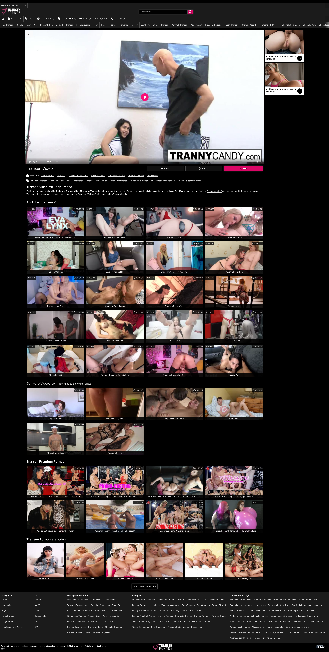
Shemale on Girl (102, 610)
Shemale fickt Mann (291, 25)
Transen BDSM (106, 621)
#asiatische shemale (313, 621)
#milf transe (307, 632)
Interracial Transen (129, 25)
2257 (36, 610)
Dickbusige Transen (89, 25)
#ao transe (78, 181)
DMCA (37, 605)
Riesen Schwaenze (214, 25)
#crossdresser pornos (282, 610)
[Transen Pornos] (11, 14)
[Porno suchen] (190, 12)
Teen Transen (188, 605)
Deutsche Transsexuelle (78, 605)
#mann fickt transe (118, 181)
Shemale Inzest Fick (76, 621)
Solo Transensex (158, 627)
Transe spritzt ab (95, 627)
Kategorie (16, 18)
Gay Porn (5, 5)
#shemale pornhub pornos (190, 181)
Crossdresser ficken (43, 25)
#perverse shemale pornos (266, 599)
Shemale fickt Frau (270, 25)
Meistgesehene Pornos (95, 18)
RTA (36, 627)
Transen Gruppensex (76, 627)
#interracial (273, 605)
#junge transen (277, 632)
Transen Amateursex (78, 175)
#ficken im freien (293, 632)
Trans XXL (71, 610)
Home (4, 599)
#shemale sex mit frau (314, 605)
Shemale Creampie (113, 627)
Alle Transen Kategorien (145, 586)
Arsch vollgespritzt (111, 616)
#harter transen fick (275, 627)
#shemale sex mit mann (259, 610)
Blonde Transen (24, 25)
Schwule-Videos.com (42, 383)
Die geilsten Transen (76, 616)
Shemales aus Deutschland (103, 599)
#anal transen (41, 181)
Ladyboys (145, 25)
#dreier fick (297, 605)
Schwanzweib (213, 191)
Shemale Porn (309, 25)
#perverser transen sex (305, 610)
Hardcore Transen (109, 25)
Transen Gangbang (140, 605)
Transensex (92, 621)
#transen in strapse (257, 605)
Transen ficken (94, 616)
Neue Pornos (47, 18)
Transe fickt (116, 610)
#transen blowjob (254, 621)
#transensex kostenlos (96, 181)
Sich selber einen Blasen (78, 599)
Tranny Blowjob (219, 605)
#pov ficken (285, 605)
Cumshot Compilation (101, 605)
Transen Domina (74, 632)
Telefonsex (120, 18)
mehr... (277, 638)
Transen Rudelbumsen (178, 627)
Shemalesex (152, 175)
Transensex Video (216, 599)
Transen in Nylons (168, 621)
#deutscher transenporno (308, 616)
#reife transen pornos (239, 616)
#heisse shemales (263, 638)
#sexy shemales (237, 621)
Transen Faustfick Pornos (143, 616)
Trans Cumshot (98, 175)
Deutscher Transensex (66, 25)
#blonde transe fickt (308, 599)
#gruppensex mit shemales (282, 616)
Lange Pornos (68, 18)
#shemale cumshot (139, 181)
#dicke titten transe (238, 610)
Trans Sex (116, 605)
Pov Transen (196, 25)
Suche (37, 621)
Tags (31, 18)
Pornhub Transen (179, 25)
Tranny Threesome (140, 610)
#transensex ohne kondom (163, 181)
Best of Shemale (85, 610)
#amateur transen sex (60, 181)
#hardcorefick (258, 627)
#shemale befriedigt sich (241, 599)
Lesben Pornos (19, 5)
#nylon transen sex (289, 599)
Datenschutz (40, 616)
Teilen (244, 168)
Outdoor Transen (160, 25)
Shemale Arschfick (249, 25)
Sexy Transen (232, 25)
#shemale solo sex (259, 616)
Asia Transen (7, 25)
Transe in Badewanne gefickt (97, 632)
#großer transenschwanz (297, 627)
